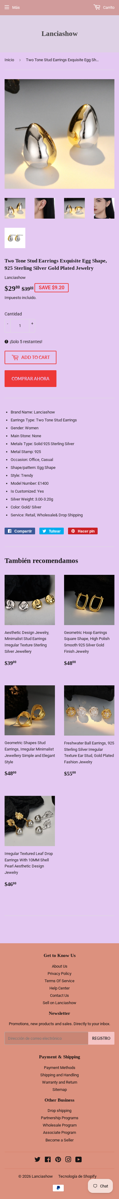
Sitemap (59, 1089)
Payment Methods (59, 1067)
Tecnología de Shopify (77, 1176)
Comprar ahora (30, 378)
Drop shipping (59, 1110)
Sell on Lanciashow (59, 1002)
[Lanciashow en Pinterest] (58, 1160)
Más (16, 7)
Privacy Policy (59, 973)
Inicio (9, 60)
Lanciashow (59, 33)
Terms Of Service (59, 981)
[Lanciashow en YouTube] (78, 1160)
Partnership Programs (59, 1118)
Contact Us (59, 995)
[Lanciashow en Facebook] (48, 1160)
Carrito (108, 7)
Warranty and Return (59, 1082)
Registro (101, 1038)
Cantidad (13, 313)
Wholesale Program (60, 1125)
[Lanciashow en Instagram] (68, 1160)
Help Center (59, 988)
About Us (59, 966)
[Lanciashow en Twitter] (37, 1160)
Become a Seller (59, 1140)
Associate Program (59, 1132)
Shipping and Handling (59, 1075)
